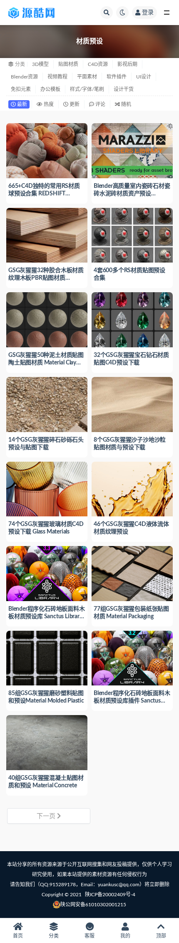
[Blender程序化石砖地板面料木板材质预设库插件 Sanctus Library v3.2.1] (132, 657)
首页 (18, 935)
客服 (89, 935)
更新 (74, 104)
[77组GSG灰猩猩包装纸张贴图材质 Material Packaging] (132, 572)
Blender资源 (24, 76)
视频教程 (57, 76)
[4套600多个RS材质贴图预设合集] (132, 234)
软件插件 (117, 76)
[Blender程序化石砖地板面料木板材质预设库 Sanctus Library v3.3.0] (47, 572)
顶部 (161, 935)
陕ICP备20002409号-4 (110, 894)
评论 (99, 104)
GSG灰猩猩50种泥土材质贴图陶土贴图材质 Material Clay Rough (46, 362)
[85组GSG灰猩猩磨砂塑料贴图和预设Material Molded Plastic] (47, 657)
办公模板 (50, 89)
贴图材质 (68, 64)
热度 (48, 104)
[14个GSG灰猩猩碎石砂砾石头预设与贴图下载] (47, 403)
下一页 (47, 816)
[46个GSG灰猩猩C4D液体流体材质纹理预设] (132, 488)
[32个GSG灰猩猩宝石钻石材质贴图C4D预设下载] (132, 318)
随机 (125, 104)
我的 (125, 935)
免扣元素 (21, 89)
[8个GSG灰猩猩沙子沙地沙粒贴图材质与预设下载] (132, 403)
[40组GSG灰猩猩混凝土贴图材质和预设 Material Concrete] (47, 741)
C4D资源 (98, 64)
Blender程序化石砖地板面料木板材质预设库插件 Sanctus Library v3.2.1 (132, 700)
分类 (54, 935)
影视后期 (127, 64)
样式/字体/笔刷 (87, 89)
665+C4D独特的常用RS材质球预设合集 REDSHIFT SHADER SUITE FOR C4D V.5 (45, 193)
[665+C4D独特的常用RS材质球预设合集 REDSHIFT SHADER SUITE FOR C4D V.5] (47, 149)
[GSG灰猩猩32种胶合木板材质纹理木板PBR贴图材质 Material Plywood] (47, 234)
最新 (21, 104)
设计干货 (124, 89)
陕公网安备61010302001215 (93, 904)
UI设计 (143, 76)
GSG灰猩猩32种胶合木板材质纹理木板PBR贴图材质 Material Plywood (46, 278)
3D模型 (40, 64)
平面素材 (87, 76)
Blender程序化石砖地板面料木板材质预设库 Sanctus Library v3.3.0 (46, 616)
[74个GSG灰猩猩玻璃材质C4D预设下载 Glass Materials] (47, 488)
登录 (148, 12)
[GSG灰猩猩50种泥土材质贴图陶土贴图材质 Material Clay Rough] (47, 318)
